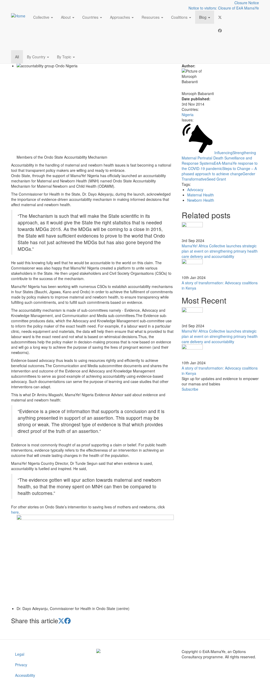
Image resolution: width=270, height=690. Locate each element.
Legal (19, 654)
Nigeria (188, 114)
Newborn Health (200, 200)
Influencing (223, 152)
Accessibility (25, 675)
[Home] (20, 15)
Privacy (21, 664)
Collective (41, 17)
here (15, 512)
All (17, 56)
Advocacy (195, 189)
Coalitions (180, 17)
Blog (203, 17)
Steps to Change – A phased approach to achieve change (219, 171)
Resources (151, 17)
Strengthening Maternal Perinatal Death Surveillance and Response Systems (219, 158)
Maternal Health (200, 194)
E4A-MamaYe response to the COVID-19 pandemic (220, 165)
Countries (90, 17)
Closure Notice (246, 2)
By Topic (64, 56)
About (66, 17)
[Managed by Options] (134, 651)
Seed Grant (216, 179)
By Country (36, 56)
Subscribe (190, 389)
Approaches (120, 17)
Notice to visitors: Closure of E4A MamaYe (224, 8)
